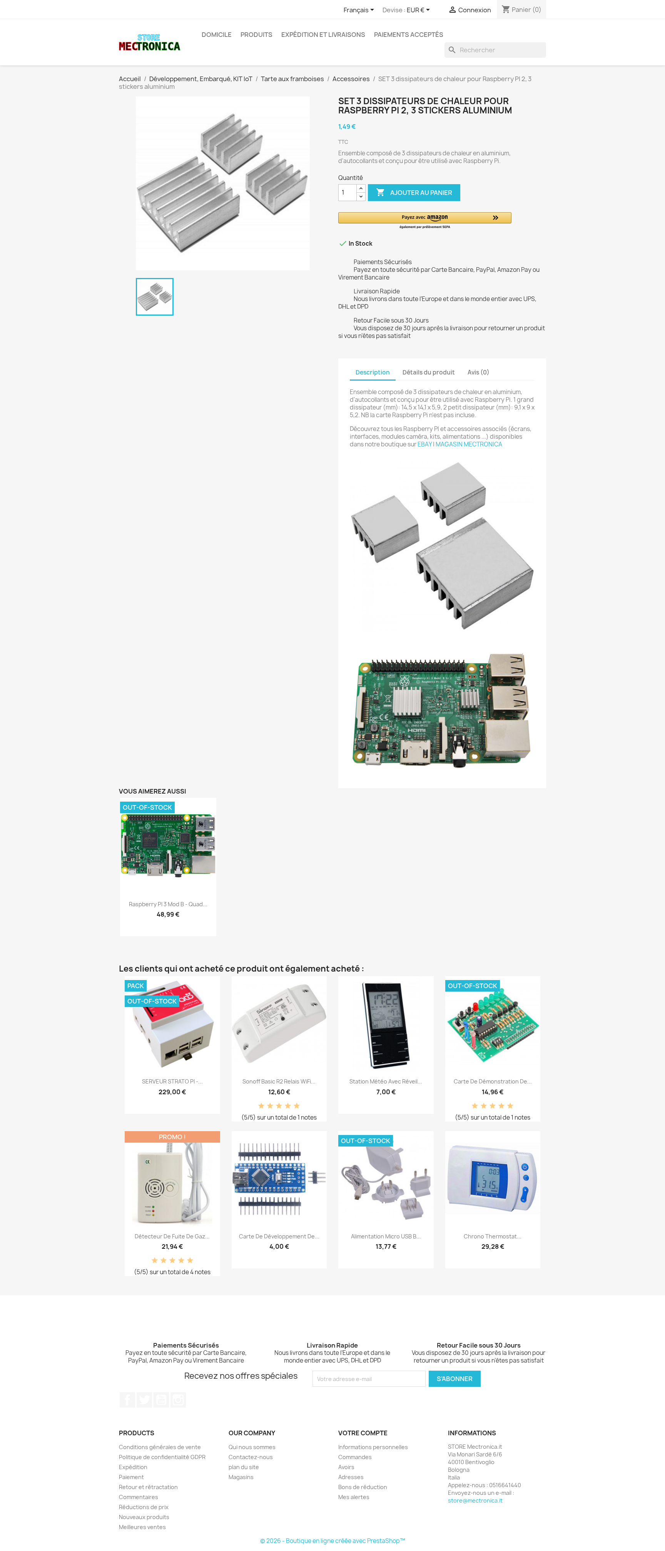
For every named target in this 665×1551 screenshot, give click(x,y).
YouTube (161, 1400)
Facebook (127, 1400)
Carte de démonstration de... (493, 1081)
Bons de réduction (362, 1487)
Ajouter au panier (414, 192)
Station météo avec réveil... (385, 1081)
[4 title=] (288, 1106)
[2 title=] (270, 1106)
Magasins (241, 1477)
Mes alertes (353, 1497)
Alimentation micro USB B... (386, 1236)
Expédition (133, 1467)
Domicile (217, 34)
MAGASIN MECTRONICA (469, 444)
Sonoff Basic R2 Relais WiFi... (279, 1081)
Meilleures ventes (142, 1527)
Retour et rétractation (148, 1487)
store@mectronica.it (475, 1500)
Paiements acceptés (408, 34)
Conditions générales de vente (160, 1447)
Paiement (131, 1477)
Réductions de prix (144, 1507)
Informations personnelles (373, 1447)
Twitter (144, 1400)
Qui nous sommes (252, 1447)
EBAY (425, 444)
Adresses (351, 1477)
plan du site (244, 1467)
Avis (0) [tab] (479, 372)
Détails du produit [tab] (429, 372)
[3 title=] (279, 1106)
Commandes (355, 1457)
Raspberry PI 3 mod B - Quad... (168, 904)
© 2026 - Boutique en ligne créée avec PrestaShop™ (332, 1541)
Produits (256, 34)
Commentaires (138, 1497)
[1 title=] (261, 1106)
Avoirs (346, 1467)
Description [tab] (373, 372)
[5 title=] (297, 1106)
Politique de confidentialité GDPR (162, 1457)
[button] (424, 221)
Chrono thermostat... (492, 1236)
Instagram (178, 1400)
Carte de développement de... (279, 1236)
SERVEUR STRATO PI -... (172, 1081)
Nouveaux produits (144, 1517)
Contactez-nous (251, 1457)
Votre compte (363, 1433)
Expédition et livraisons (323, 34)
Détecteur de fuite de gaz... (172, 1236)
